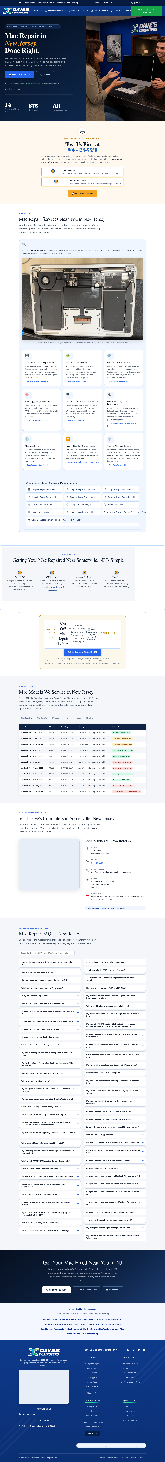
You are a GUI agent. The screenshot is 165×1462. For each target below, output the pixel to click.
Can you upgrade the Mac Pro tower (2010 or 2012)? (115, 1119)
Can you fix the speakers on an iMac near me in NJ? (115, 1219)
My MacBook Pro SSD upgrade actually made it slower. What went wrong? (50, 1064)
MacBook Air (42, 718)
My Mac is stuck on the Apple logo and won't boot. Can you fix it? (50, 1133)
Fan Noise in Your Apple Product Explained (61, 1329)
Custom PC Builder (92, 1386)
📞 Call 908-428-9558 (56, 1289)
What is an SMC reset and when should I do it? (50, 1168)
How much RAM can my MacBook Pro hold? (50, 1222)
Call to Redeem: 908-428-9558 (82, 652)
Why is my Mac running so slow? (50, 1080)
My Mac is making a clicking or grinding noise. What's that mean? (50, 1053)
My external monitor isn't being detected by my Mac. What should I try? (115, 1091)
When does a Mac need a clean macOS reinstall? (50, 1142)
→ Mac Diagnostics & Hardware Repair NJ (122, 424)
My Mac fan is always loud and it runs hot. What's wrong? (115, 1064)
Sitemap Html (92, 1393)
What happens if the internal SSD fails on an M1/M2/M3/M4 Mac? (115, 1055)
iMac (79, 718)
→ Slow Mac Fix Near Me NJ (76, 381)
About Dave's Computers (39, 512)
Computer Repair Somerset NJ (42, 496)
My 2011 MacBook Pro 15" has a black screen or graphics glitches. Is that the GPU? (50, 1213)
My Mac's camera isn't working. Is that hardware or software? (115, 1102)
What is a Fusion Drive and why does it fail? (50, 1044)
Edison (92, 1411)
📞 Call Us (45, 74)
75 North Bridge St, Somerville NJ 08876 (38, 1426)
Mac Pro (89, 718)
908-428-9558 (82, 150)
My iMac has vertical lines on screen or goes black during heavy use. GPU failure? (115, 996)
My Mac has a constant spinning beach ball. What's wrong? (50, 1098)
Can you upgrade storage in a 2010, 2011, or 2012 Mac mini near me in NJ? (115, 1035)
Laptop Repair (92, 1382)
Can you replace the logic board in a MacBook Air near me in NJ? (115, 1203)
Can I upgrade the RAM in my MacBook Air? (115, 969)
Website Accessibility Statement (134, 1458)
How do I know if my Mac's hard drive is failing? (50, 1073)
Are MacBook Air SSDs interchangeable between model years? (115, 978)
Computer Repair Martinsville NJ (81, 512)
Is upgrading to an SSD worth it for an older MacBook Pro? (50, 1021)
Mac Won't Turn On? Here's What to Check (62, 1319)
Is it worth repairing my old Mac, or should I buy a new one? (115, 1126)
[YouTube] (144, 1350)
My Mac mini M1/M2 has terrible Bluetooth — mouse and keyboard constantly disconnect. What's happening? (115, 1025)
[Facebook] (128, 1350)
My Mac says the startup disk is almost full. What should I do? (115, 1142)
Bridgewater (92, 1406)
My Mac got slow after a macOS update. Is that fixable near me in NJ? (50, 1089)
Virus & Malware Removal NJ (41, 504)
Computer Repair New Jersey (41, 489)
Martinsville (103, 1447)
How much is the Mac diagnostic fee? (50, 972)
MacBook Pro (26, 718)
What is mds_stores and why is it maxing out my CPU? (50, 1114)
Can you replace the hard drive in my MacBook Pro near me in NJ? (50, 1012)
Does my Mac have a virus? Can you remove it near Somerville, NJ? (50, 1185)
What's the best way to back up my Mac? (50, 1194)
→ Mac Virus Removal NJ (116, 465)
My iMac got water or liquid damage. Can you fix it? (115, 1227)
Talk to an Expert (146, 10)
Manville (86, 1447)
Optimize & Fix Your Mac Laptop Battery (103, 1319)
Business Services (56, 11)
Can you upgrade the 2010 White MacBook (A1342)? (115, 1160)
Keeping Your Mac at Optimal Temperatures (65, 1324)
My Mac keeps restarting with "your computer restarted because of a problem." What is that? (50, 1123)
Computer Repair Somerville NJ (80, 489)
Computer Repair (78, 11)
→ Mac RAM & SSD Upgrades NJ (37, 420)
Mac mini (68, 718)
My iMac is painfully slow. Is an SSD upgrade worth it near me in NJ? (115, 1014)
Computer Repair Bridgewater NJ (119, 489)
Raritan (136, 1447)
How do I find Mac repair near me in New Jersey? (50, 1003)
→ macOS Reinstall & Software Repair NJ (81, 462)
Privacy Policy (113, 1458)
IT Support (92, 1377)
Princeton (120, 1447)
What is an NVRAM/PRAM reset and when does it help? (50, 1160)
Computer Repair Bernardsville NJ (119, 496)
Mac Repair (92, 1373)
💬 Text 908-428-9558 (19, 74)
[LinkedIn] (139, 1350)
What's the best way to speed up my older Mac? (50, 1106)
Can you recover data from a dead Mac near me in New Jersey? (50, 1203)
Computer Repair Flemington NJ (81, 496)
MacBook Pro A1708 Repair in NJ (82, 1333)
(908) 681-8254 (28, 1414)
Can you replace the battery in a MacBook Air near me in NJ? (115, 1176)
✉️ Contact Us (113, 1289)
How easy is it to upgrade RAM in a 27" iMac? (115, 987)
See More (92, 1433)
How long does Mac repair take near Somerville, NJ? (50, 980)
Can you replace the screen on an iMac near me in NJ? (115, 1212)
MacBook (56, 718)
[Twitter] (133, 1350)
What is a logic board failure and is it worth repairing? (50, 1230)
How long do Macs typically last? (115, 1134)
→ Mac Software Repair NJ (117, 381)
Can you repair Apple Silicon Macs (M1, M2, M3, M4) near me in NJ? (115, 1045)
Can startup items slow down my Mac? (115, 1168)
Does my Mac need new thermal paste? (115, 1072)
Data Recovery (100, 11)
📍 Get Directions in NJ (86, 1289)
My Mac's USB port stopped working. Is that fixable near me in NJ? (115, 1081)
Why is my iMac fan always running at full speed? (115, 1005)
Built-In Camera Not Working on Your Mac (103, 1329)
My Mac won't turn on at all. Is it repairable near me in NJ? (50, 1176)
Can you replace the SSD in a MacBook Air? (50, 1029)
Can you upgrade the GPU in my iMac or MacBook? (115, 1111)
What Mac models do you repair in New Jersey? (50, 987)
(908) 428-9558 (140, 3)
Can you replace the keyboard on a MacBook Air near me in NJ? (115, 1192)
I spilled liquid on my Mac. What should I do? (115, 962)
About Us (36, 11)
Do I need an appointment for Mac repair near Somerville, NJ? (50, 963)
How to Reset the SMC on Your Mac (104, 1324)
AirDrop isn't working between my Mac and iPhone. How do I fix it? (115, 1151)
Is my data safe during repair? (50, 995)
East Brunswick (92, 1415)
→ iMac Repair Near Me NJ (76, 420)
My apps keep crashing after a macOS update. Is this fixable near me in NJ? (50, 1151)
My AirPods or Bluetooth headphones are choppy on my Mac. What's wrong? (115, 1236)
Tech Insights (130, 1415)
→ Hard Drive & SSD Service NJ (36, 381)
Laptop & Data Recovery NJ (78, 504)
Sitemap (102, 1458)
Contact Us (130, 1411)
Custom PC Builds (121, 11)
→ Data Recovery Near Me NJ (36, 465)
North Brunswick (92, 1426)
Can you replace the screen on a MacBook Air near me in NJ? (115, 1183)
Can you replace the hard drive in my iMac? (50, 1037)
